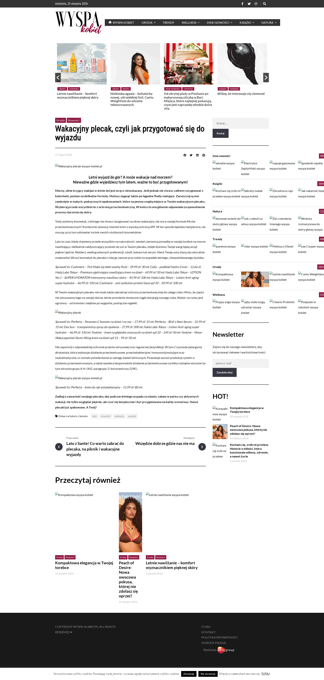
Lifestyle (134, 89)
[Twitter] (249, 4)
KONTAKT (208, 632)
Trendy (217, 239)
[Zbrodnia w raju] (284, 196)
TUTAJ (265, 673)
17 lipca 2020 (63, 154)
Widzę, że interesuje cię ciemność (188, 94)
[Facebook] (242, 4)
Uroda (62, 89)
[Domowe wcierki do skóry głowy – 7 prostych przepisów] (227, 224)
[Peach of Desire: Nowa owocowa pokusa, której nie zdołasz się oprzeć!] (255, 279)
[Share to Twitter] (191, 154)
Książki (169, 89)
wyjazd (132, 416)
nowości (106, 416)
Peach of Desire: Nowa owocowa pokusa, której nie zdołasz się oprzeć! (128, 579)
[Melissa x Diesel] (284, 251)
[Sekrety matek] (255, 196)
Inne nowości (119, 89)
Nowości (234, 89)
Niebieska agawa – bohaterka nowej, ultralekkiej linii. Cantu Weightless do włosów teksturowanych (78, 99)
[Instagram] (256, 4)
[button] (58, 77)
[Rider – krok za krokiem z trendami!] (255, 251)
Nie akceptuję (208, 673)
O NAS (205, 626)
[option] (82, 75)
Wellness (219, 294)
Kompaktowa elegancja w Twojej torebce (240, 95)
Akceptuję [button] (188, 673)
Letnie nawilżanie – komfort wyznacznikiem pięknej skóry (172, 565)
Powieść (181, 89)
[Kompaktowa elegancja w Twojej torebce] (227, 279)
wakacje (119, 416)
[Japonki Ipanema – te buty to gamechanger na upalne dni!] (227, 251)
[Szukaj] (264, 4)
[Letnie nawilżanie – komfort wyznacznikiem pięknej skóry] (284, 279)
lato (94, 416)
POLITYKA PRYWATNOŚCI (219, 637)
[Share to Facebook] (185, 154)
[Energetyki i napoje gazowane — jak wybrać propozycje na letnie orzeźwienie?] (284, 168)
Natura (217, 211)
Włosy (72, 89)
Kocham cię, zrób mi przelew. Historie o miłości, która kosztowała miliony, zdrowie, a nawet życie (249, 450)
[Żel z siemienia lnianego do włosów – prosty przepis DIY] (284, 224)
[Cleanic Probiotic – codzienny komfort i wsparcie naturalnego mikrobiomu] (284, 307)
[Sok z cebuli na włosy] (255, 224)
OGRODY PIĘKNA (213, 643)
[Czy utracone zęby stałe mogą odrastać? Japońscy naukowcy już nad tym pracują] (255, 307)
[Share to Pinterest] (203, 154)
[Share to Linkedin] (197, 154)
